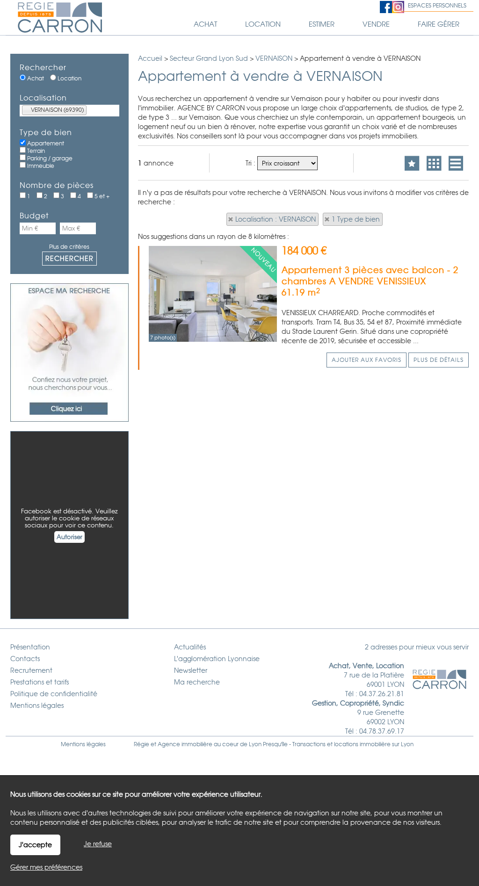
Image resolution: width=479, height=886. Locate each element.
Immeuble (40, 166)
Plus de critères (69, 247)
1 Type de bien (356, 219)
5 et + (101, 196)
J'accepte (35, 845)
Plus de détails (439, 360)
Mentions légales (83, 744)
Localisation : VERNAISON (275, 219)
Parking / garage (49, 158)
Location (68, 78)
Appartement (45, 143)
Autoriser (69, 536)
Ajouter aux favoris (366, 360)
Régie (141, 744)
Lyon (407, 744)
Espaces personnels (437, 5)
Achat (35, 78)
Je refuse (98, 844)
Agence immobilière (185, 744)
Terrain (35, 151)
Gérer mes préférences (46, 867)
